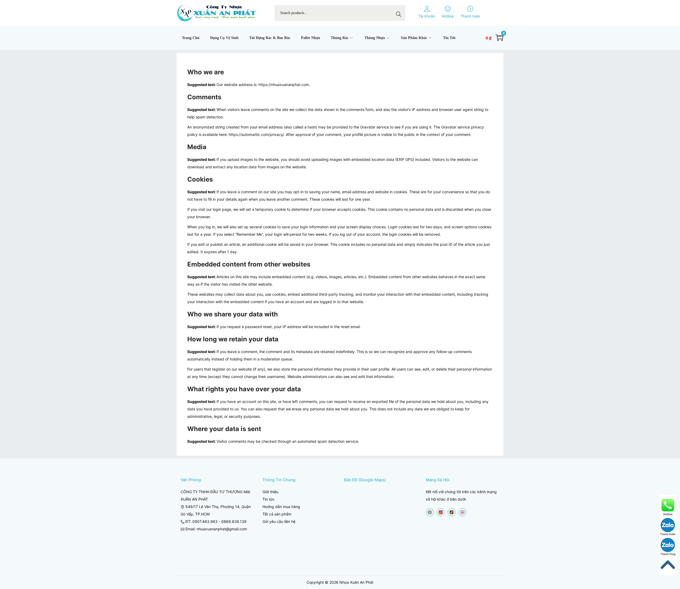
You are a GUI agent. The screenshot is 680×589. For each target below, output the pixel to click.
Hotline (668, 514)
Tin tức (268, 499)
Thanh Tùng (667, 554)
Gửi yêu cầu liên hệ (278, 521)
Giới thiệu (270, 491)
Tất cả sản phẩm (276, 514)
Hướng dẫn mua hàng (281, 506)
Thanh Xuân (667, 534)
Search (400, 13)
